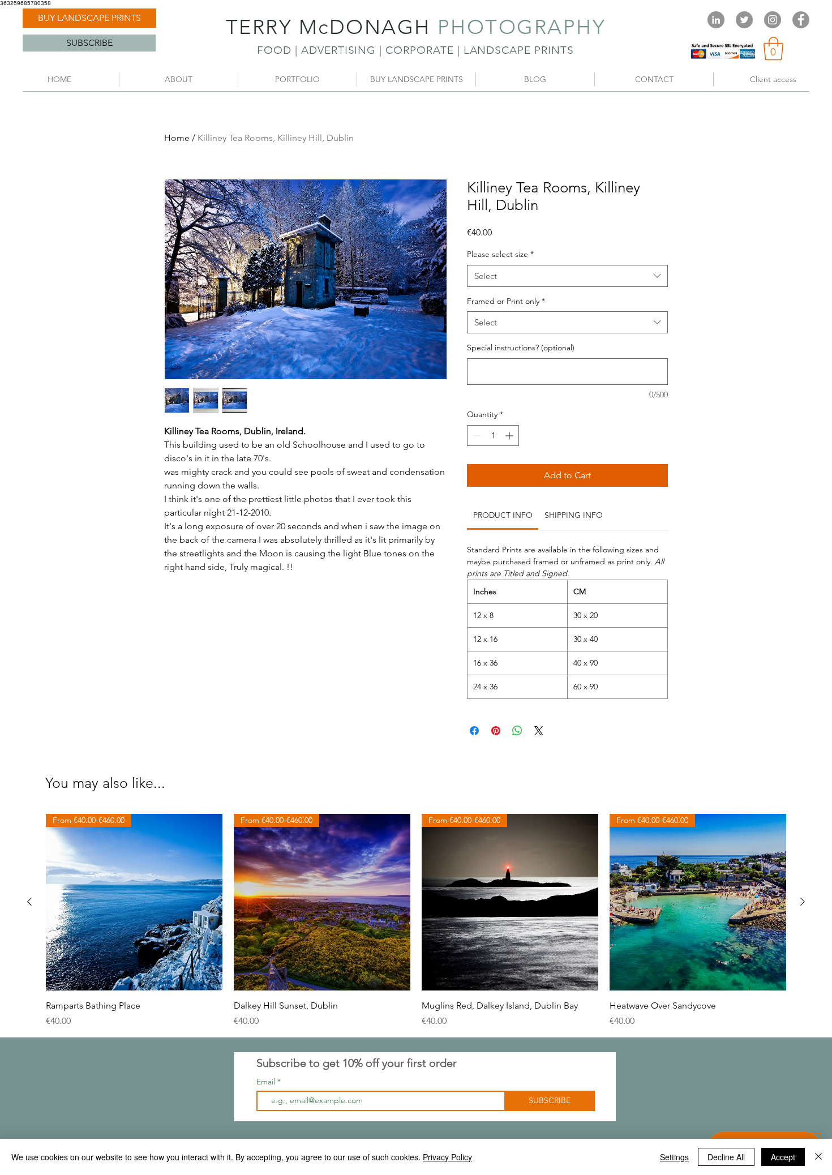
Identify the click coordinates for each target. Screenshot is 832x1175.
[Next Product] (802, 901)
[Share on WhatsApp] (517, 730)
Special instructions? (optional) (520, 347)
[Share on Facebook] (474, 730)
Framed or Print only (506, 301)
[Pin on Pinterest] (496, 730)
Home (177, 137)
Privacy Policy (447, 1157)
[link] (773, 49)
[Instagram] (772, 19)
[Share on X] (539, 730)
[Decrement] (476, 435)
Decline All (726, 1157)
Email (266, 1082)
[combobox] (567, 276)
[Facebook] (800, 19)
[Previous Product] (29, 901)
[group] (416, 920)
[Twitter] (744, 19)
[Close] (818, 1157)
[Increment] (510, 435)
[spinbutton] (493, 435)
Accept (783, 1157)
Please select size (500, 254)
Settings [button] (674, 1157)
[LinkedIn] (715, 19)
